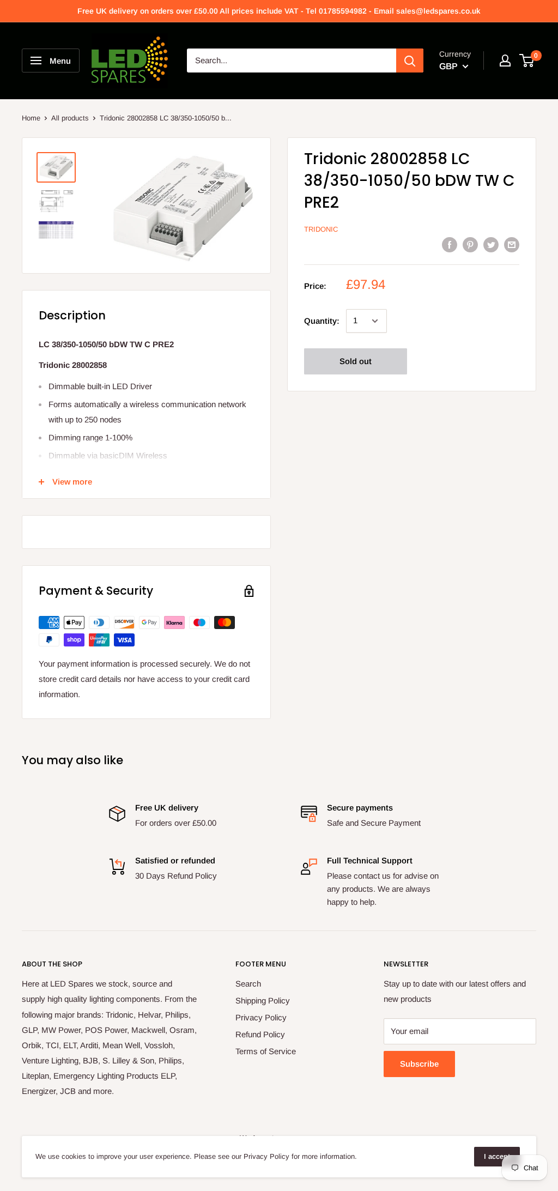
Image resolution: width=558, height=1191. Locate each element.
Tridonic (321, 229)
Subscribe (419, 1063)
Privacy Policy (261, 1017)
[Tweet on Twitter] (491, 244)
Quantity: (321, 320)
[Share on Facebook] (449, 244)
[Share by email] (511, 244)
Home (31, 118)
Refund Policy (260, 1034)
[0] (527, 60)
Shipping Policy (262, 1000)
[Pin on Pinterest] (470, 244)
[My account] (505, 60)
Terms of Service (265, 1051)
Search (248, 983)
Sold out (355, 361)
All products (70, 118)
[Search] (409, 60)
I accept (497, 1156)
